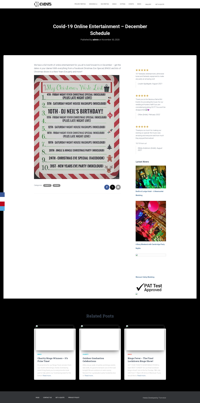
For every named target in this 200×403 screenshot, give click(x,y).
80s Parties (105, 4)
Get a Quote (159, 4)
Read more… (47, 376)
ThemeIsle (162, 398)
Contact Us (47, 397)
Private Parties (80, 4)
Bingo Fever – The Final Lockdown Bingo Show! (140, 360)
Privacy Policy (73, 397)
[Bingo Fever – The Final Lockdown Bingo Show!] (145, 338)
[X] (2, 199)
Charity (47, 185)
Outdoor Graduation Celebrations (93, 360)
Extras (122, 4)
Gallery (148, 4)
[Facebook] (2, 194)
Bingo (114, 4)
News (139, 4)
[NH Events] (42, 4)
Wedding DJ (93, 4)
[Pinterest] (2, 204)
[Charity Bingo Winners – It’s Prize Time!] (55, 338)
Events (131, 4)
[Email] (2, 208)
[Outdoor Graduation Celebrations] (100, 338)
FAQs (37, 397)
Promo (56, 185)
